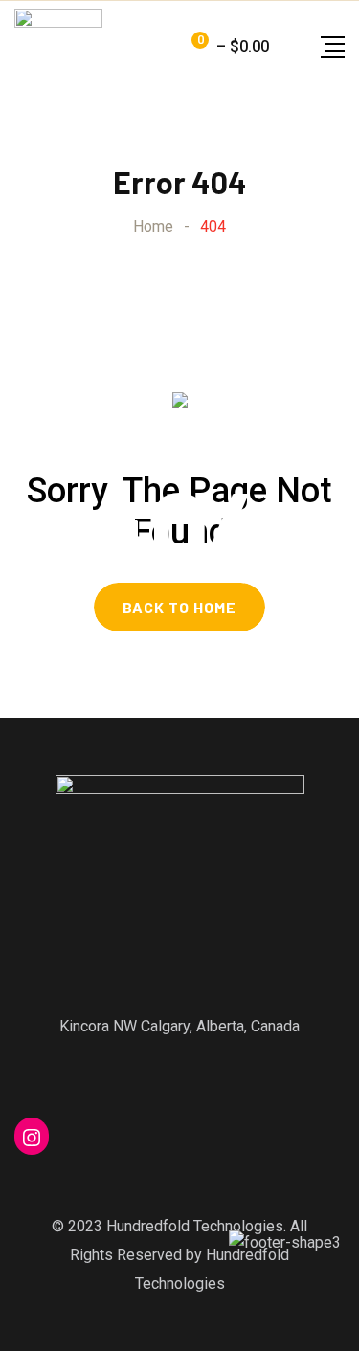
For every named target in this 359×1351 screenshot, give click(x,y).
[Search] (288, 46)
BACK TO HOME (179, 607)
